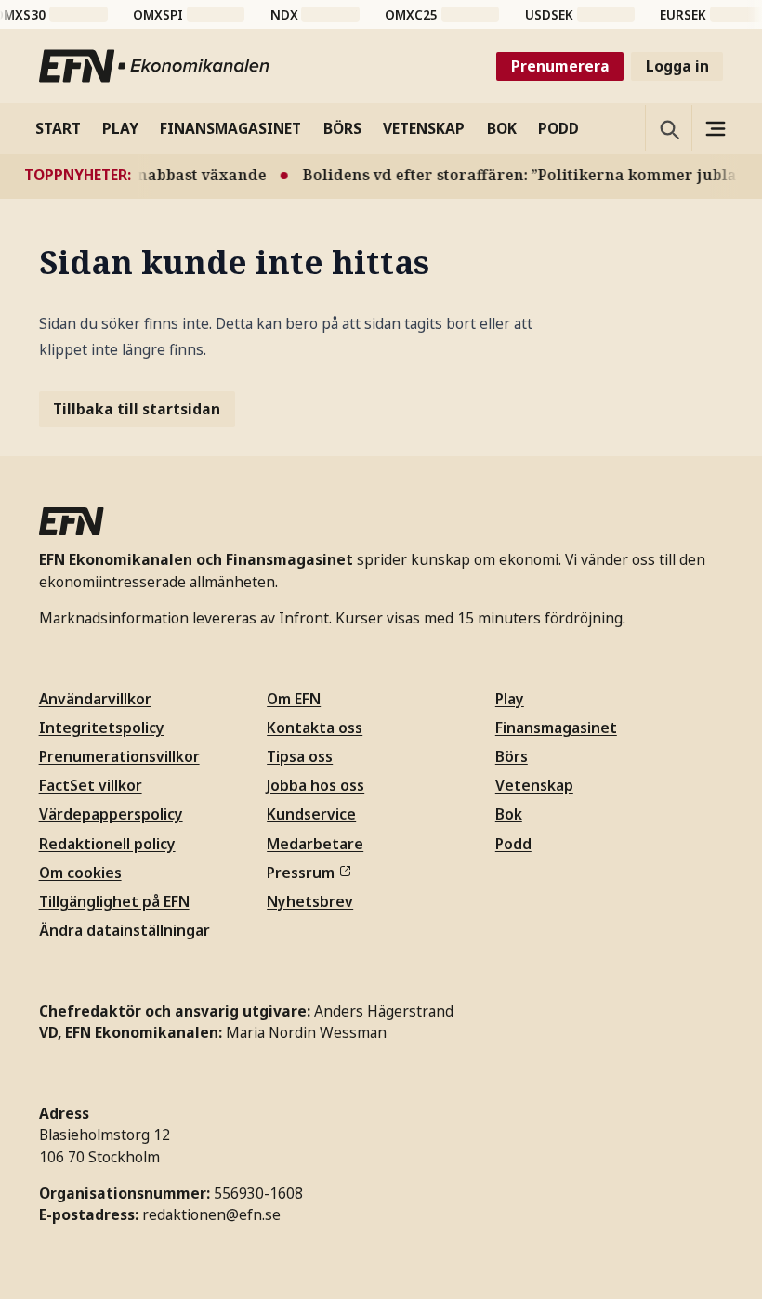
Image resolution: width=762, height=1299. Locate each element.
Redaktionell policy (107, 843)
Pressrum (301, 872)
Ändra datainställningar (124, 930)
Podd (513, 843)
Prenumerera (560, 66)
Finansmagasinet (556, 727)
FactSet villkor (90, 785)
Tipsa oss (300, 756)
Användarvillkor (95, 699)
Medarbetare (315, 843)
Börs (511, 756)
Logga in (677, 66)
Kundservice (311, 814)
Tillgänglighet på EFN (114, 901)
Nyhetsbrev (310, 901)
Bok (508, 814)
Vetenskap (534, 785)
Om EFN (294, 699)
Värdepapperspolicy (111, 814)
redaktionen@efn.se (211, 1214)
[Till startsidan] (155, 66)
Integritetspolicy (101, 727)
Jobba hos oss (315, 785)
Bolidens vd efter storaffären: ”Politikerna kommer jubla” (515, 174)
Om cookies (80, 872)
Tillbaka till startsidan (136, 409)
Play (509, 699)
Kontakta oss (314, 727)
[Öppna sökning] (668, 128)
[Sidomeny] (714, 128)
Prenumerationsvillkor (119, 756)
